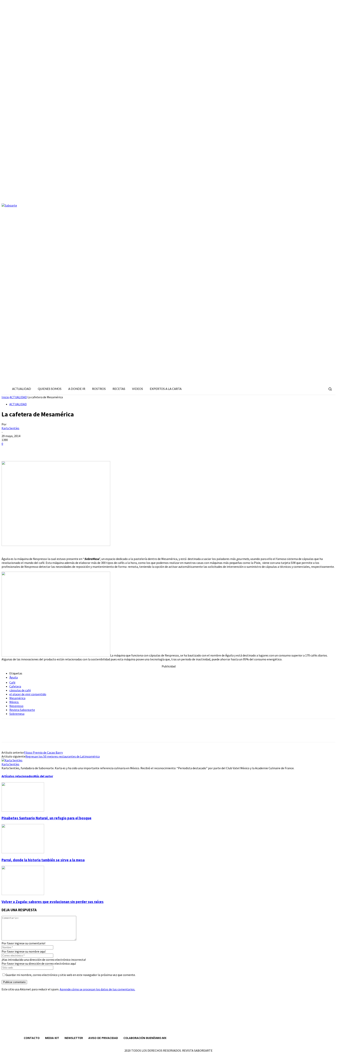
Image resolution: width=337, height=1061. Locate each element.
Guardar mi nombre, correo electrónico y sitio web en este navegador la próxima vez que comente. (70, 975)
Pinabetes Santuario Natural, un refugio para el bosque (46, 818)
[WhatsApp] (50, 450)
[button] (330, 388)
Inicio (5, 397)
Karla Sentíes (10, 428)
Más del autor (43, 776)
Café (12, 682)
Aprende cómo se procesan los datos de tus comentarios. (97, 989)
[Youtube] (321, 388)
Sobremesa (16, 714)
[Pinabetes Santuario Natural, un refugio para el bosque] (23, 810)
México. (14, 702)
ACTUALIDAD (18, 397)
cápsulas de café (20, 690)
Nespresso (16, 706)
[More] (64, 450)
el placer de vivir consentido (27, 694)
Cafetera (15, 686)
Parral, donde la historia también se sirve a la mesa (43, 860)
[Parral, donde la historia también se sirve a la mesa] (23, 852)
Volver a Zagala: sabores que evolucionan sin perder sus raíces (53, 902)
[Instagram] (306, 388)
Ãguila (13, 677)
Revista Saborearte (22, 710)
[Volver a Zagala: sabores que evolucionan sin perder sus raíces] (23, 894)
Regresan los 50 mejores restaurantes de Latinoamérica (62, 756)
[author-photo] (12, 760)
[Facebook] (299, 388)
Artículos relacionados (18, 776)
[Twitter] (313, 388)
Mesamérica (17, 698)
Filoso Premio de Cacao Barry (43, 752)
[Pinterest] (36, 450)
